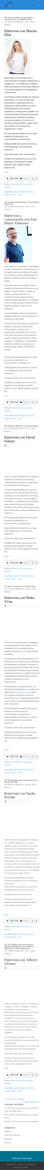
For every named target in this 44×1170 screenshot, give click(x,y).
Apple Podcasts (20, 192)
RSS (19, 194)
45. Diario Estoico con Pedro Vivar (20, 586)
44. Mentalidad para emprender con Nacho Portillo (21, 781)
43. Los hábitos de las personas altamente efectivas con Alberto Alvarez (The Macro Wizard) (19, 946)
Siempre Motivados (15, 22)
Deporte (7, 1131)
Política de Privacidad (26, 1164)
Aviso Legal (10, 1164)
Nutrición (8, 1139)
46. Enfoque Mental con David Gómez (21, 426)
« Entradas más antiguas (14, 1099)
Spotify (31, 192)
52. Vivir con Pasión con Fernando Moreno (21, 1121)
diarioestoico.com (22, 692)
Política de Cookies (20, 1167)
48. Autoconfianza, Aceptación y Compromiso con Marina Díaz (19, 18)
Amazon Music (10, 194)
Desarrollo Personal (12, 1135)
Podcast (7, 25)
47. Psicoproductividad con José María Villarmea (21, 203)
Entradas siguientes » (31, 1102)
